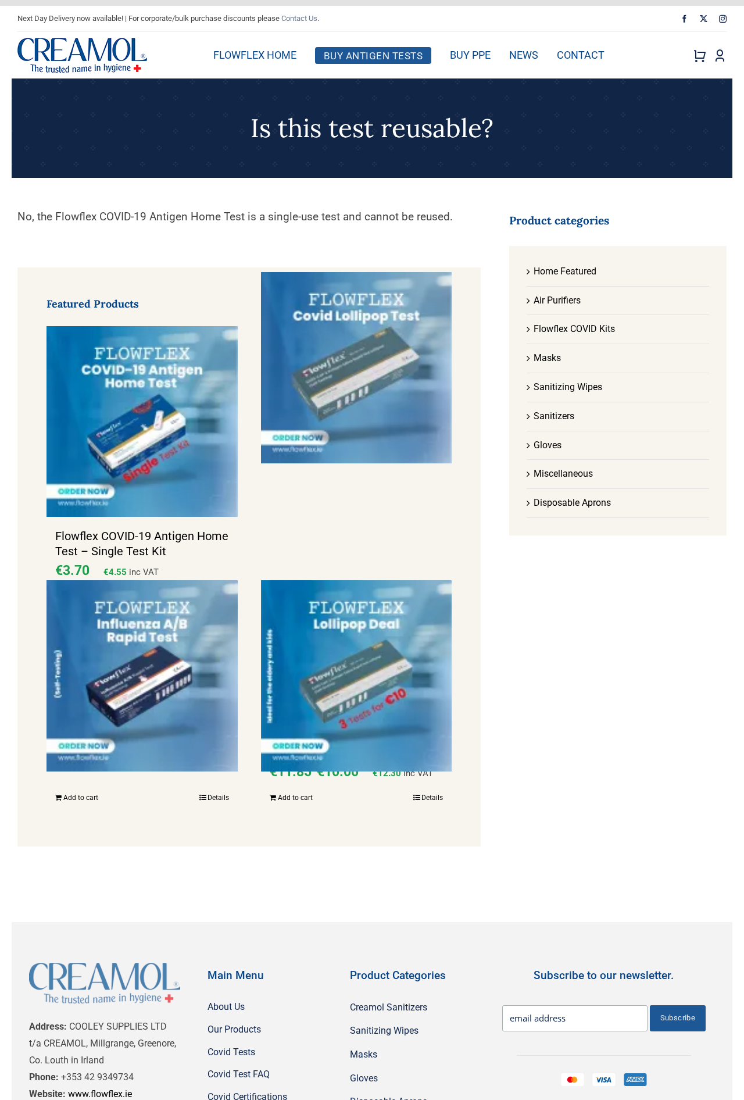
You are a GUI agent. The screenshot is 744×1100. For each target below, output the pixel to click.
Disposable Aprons (572, 502)
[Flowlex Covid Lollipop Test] (356, 368)
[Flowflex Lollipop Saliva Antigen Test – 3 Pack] (356, 676)
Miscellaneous (563, 473)
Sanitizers (554, 416)
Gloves (547, 445)
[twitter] (703, 19)
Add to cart (80, 798)
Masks (547, 357)
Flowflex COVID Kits (574, 328)
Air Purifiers (557, 300)
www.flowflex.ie (100, 1093)
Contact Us (299, 18)
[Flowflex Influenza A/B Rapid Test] (142, 676)
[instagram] (723, 19)
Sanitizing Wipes (568, 386)
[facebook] (684, 19)
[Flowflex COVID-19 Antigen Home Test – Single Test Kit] (142, 421)
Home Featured (565, 271)
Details (218, 798)
